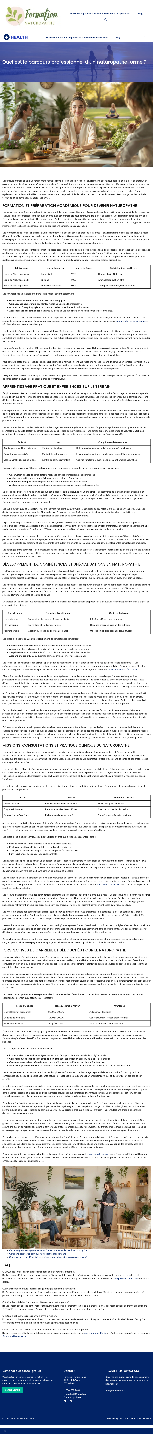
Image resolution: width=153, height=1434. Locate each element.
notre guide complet (99, 1154)
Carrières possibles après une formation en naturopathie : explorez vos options (49, 1250)
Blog (140, 13)
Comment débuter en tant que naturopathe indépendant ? (38, 1253)
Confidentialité (144, 1418)
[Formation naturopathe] (15, 37)
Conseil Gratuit (12, 1389)
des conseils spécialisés (109, 884)
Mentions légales (114, 1418)
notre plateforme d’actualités (123, 669)
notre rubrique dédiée (95, 1333)
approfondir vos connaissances (131, 321)
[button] (105, 19)
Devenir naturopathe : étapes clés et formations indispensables (99, 13)
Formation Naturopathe (14, 1336)
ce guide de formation (126, 1278)
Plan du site (129, 1418)
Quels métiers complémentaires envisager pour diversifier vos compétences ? (48, 1257)
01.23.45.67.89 (73, 1389)
